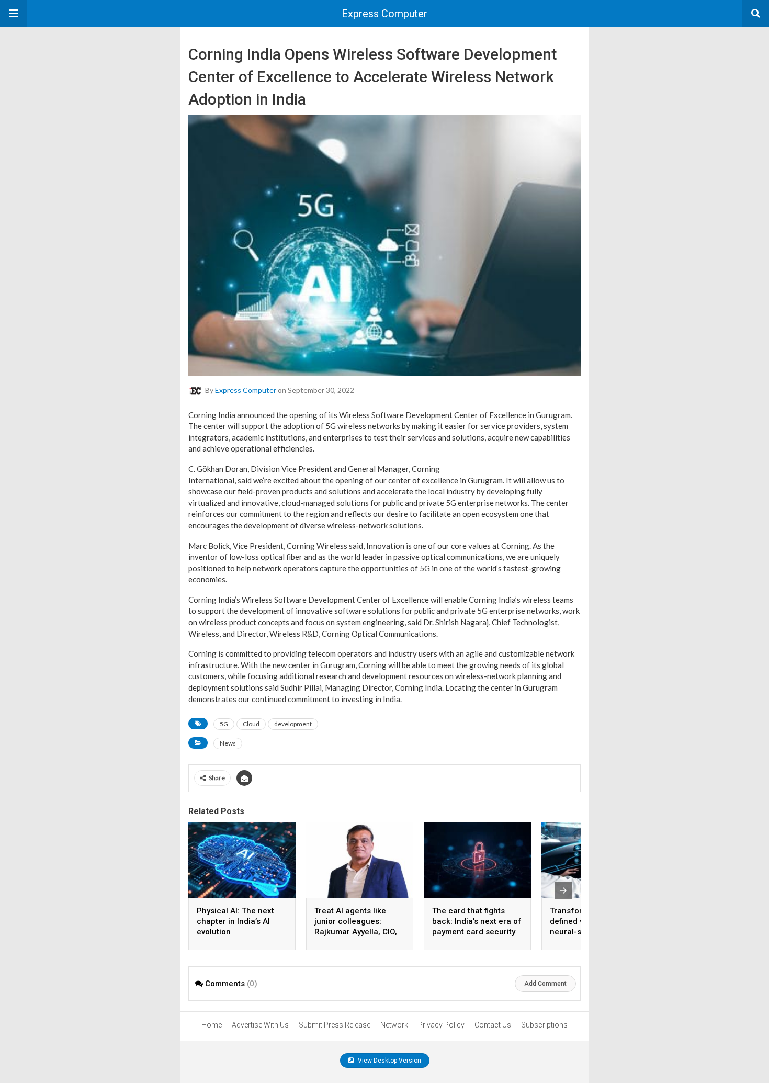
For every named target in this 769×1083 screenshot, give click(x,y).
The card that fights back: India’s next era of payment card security (477, 921)
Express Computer (384, 13)
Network (394, 1025)
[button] (13, 13)
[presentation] (563, 890)
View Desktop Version (388, 1060)
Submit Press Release (334, 1025)
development (293, 724)
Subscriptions (544, 1025)
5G (224, 724)
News (228, 743)
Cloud (251, 724)
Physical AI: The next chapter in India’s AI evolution (235, 921)
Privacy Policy (441, 1025)
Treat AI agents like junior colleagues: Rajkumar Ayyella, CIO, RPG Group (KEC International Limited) (355, 931)
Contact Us (492, 1025)
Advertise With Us (260, 1025)
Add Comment (545, 983)
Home (211, 1025)
